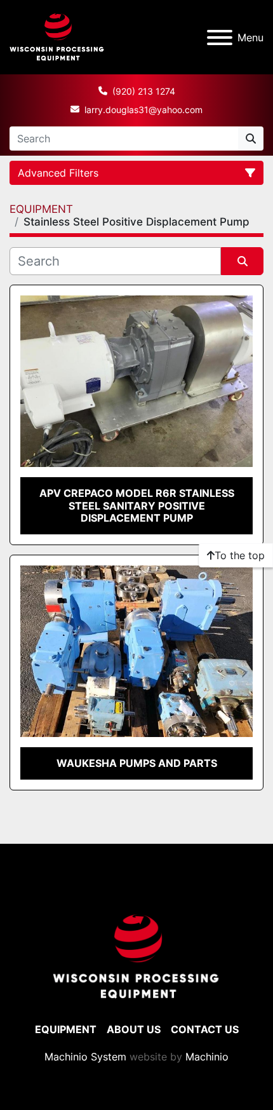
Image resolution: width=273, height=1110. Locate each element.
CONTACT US (205, 1029)
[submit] (250, 138)
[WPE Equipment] (136, 956)
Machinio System (85, 1056)
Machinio (207, 1056)
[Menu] (219, 37)
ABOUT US (134, 1029)
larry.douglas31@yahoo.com (143, 109)
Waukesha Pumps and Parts (137, 763)
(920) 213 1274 (143, 91)
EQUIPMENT (66, 1029)
